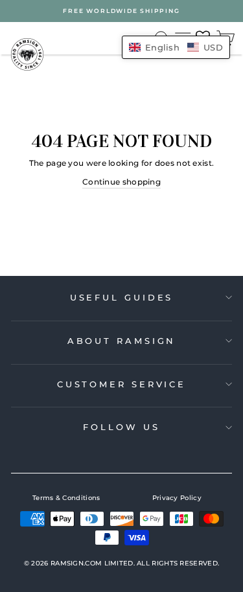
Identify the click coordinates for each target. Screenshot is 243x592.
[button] (175, 47)
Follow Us (121, 427)
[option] (121, 11)
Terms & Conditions (66, 498)
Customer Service (121, 384)
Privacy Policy (177, 498)
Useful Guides (122, 297)
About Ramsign (121, 341)
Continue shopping (121, 182)
